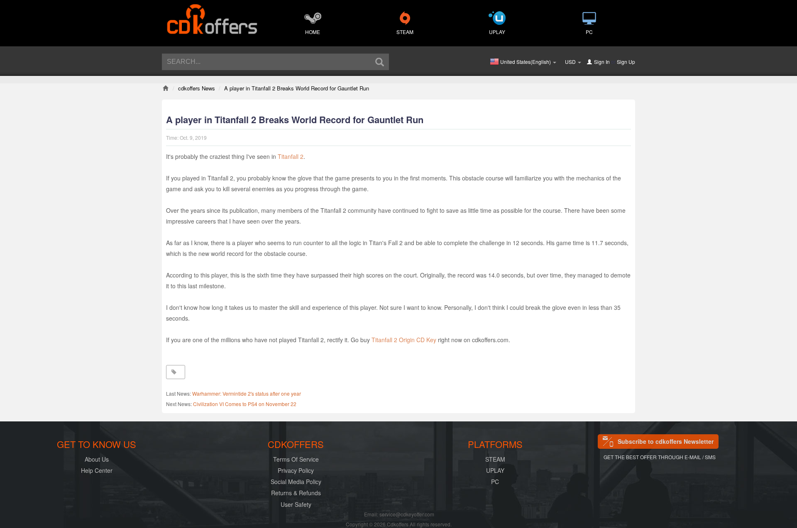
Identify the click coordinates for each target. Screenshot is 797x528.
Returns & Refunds (296, 493)
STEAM (404, 31)
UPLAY (497, 31)
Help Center (96, 470)
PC (589, 31)
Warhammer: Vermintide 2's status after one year (246, 393)
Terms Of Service (296, 459)
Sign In (602, 61)
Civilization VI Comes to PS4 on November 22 (244, 403)
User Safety (296, 504)
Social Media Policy (296, 481)
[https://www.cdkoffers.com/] (212, 15)
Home (312, 31)
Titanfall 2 (290, 156)
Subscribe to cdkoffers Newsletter (666, 441)
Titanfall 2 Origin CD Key (404, 340)
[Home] (165, 88)
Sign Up (626, 61)
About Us (97, 459)
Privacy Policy (296, 470)
